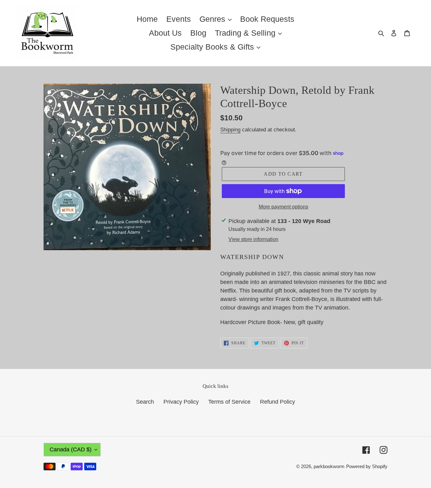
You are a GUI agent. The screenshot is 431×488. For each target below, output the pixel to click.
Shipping (230, 130)
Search (145, 402)
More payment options (283, 206)
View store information (253, 239)
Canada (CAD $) (71, 449)
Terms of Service (229, 402)
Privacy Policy (181, 402)
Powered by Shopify (366, 466)
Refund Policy (277, 402)
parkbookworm (329, 466)
